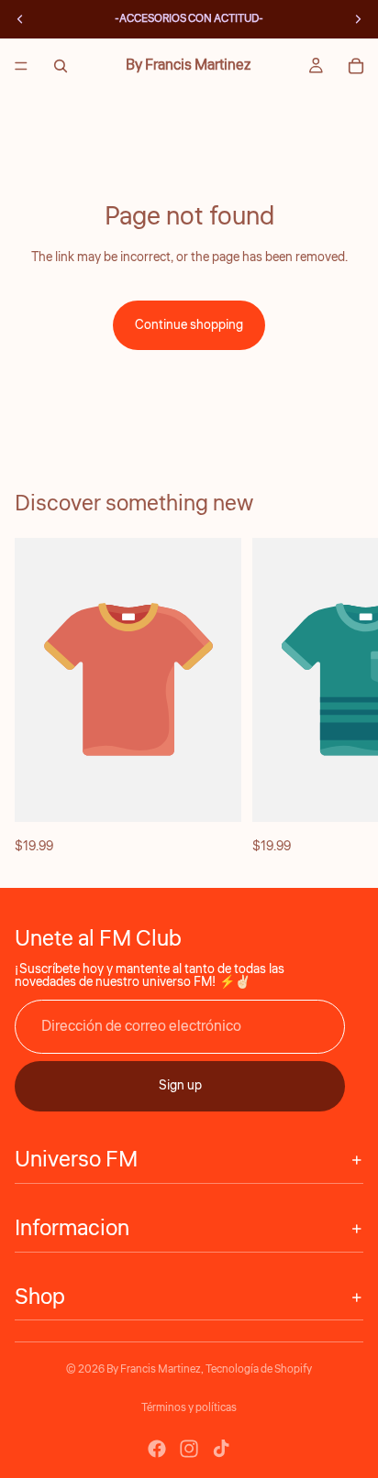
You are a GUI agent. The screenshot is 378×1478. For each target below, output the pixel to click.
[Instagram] (189, 1449)
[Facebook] (157, 1449)
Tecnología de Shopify (259, 1369)
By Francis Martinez (153, 1369)
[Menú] (21, 66)
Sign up (180, 1086)
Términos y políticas (189, 1408)
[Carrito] (356, 66)
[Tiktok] (221, 1449)
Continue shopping (189, 325)
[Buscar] (60, 66)
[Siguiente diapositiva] (343, 697)
